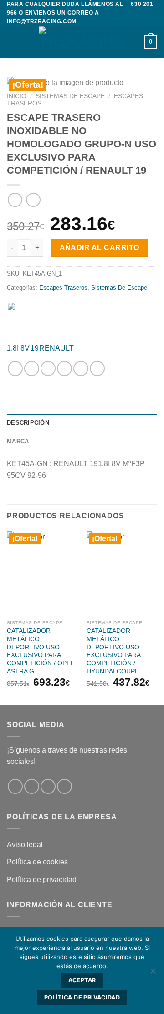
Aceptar (82, 980)
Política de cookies (37, 862)
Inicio (16, 96)
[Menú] (12, 42)
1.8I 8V (18, 348)
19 (35, 348)
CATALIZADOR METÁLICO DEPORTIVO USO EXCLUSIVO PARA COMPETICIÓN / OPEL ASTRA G (40, 650)
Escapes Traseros (63, 287)
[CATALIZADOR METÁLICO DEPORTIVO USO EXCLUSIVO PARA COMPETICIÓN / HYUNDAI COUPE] (122, 573)
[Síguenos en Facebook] (15, 786)
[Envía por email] (64, 368)
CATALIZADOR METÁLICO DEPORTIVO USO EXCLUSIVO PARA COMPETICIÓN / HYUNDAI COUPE (113, 650)
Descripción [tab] (28, 422)
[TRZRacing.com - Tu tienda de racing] (82, 42)
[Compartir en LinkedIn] (97, 368)
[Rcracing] (82, 318)
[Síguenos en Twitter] (48, 786)
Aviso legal (25, 844)
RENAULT (56, 348)
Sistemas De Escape (70, 96)
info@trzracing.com (42, 21)
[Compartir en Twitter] (48, 368)
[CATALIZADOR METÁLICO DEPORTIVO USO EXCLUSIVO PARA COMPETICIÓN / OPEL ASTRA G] (42, 573)
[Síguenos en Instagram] (31, 786)
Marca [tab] (18, 441)
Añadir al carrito (99, 247)
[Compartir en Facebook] (31, 368)
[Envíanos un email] (64, 786)
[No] (152, 973)
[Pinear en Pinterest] (80, 368)
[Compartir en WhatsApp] (15, 368)
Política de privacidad (42, 879)
